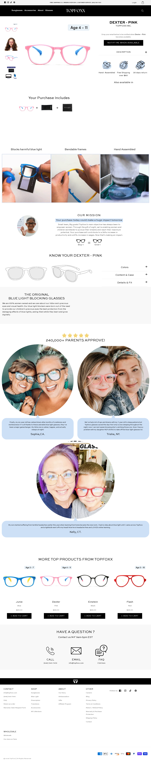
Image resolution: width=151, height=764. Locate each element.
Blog (87, 696)
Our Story (62, 693)
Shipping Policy (91, 718)
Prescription (35, 700)
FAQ (5, 700)
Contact (89, 722)
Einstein (93, 602)
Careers (89, 693)
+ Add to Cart (19, 616)
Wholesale (7, 735)
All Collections (36, 711)
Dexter (56, 602)
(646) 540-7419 (10, 696)
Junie (19, 602)
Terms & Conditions (93, 704)
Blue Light (35, 696)
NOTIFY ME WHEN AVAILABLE (123, 43)
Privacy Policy (91, 700)
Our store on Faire (10, 739)
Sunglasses (35, 693)
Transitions (35, 704)
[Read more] (75, 681)
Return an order (9, 704)
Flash (130, 602)
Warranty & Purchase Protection (94, 713)
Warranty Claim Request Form (15, 708)
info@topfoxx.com (10, 693)
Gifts (60, 700)
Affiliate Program (65, 704)
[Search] (142, 10)
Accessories (35, 708)
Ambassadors (64, 696)
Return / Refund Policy (94, 708)
